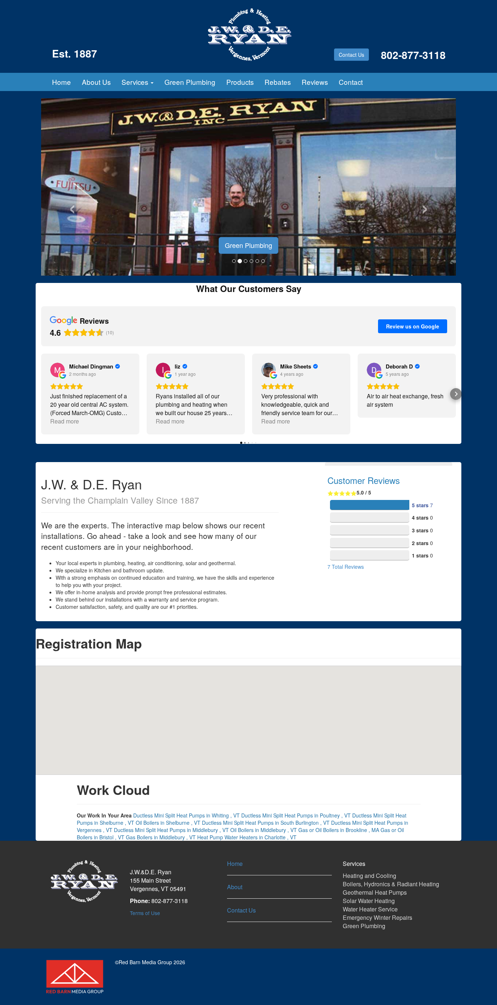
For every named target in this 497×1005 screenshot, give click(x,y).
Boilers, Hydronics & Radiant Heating (391, 884)
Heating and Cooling (369, 875)
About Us (96, 82)
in (186, 815)
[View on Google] (57, 370)
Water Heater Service (370, 909)
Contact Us (351, 54)
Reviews (315, 82)
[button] (41, 394)
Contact (351, 82)
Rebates (278, 82)
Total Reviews (345, 566)
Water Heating (248, 245)
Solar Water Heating (369, 900)
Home (61, 82)
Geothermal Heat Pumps (375, 892)
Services (136, 82)
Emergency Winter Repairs (377, 917)
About (234, 887)
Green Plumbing (189, 82)
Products (240, 82)
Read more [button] (64, 421)
